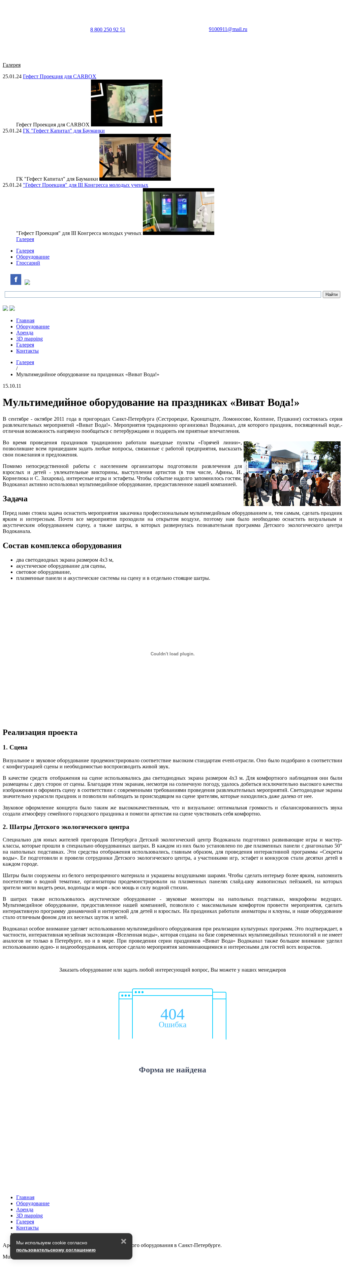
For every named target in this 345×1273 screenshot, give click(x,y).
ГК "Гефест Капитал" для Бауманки (64, 131)
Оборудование (33, 257)
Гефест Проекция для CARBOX (59, 76)
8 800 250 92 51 (107, 29)
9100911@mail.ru (228, 29)
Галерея (25, 239)
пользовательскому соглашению (56, 1249)
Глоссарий (28, 263)
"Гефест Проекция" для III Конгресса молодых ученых (85, 185)
